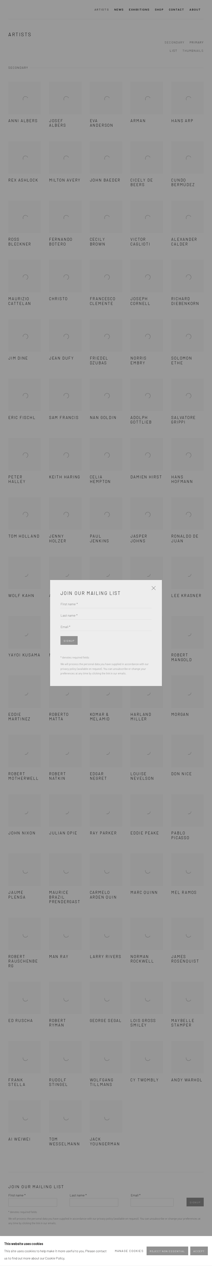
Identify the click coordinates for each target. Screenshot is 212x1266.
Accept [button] (199, 1251)
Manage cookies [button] (129, 1251)
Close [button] (152, 589)
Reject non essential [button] (167, 1251)
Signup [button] (69, 640)
